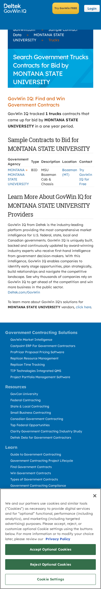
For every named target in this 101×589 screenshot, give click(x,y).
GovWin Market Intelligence (31, 340)
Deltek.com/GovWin (24, 292)
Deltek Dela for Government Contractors (40, 437)
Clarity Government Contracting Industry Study (46, 431)
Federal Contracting (25, 400)
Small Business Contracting (30, 412)
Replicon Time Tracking (27, 364)
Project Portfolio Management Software (40, 377)
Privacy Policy (58, 539)
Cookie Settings (50, 579)
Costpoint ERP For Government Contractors (42, 346)
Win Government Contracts (30, 473)
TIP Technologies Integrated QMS (35, 371)
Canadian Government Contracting (36, 419)
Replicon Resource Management (34, 358)
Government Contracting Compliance (38, 485)
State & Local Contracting (29, 406)
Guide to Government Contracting (35, 454)
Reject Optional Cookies (50, 564)
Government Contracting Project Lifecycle (41, 461)
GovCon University (24, 394)
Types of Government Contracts (34, 479)
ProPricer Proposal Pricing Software (37, 352)
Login (92, 8)
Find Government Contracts (31, 467)
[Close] (94, 495)
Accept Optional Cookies (50, 549)
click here (83, 307)
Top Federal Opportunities (30, 425)
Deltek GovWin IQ (16, 8)
